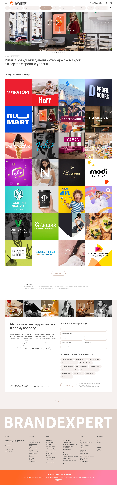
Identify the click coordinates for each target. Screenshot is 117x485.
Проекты (31, 437)
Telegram (99, 449)
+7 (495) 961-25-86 (96, 3)
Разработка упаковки (50, 460)
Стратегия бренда (50, 442)
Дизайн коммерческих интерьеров (68, 447)
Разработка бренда (50, 448)
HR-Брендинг (49, 453)
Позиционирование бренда (86, 442)
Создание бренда (84, 440)
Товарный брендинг (17, 8)
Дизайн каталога (83, 459)
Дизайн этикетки (33, 455)
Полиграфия (31, 458)
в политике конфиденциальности (84, 477)
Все (7, 8)
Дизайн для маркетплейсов (69, 460)
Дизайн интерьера (33, 459)
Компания (100, 437)
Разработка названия (50, 446)
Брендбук (90, 8)
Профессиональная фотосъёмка (70, 456)
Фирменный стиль (80, 8)
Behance (99, 447)
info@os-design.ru (41, 386)
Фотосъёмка (31, 456)
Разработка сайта (67, 442)
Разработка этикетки (50, 462)
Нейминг (56, 8)
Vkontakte (99, 450)
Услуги (48, 437)
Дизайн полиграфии (67, 463)
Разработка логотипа (67, 8)
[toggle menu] (6, 3)
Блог (81, 437)
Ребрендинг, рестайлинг (102, 8)
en (107, 3)
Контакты (99, 444)
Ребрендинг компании (51, 451)
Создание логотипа (84, 445)
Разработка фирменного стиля (53, 459)
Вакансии (99, 442)
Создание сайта (32, 461)
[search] (111, 3)
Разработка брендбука (51, 449)
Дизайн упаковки (33, 453)
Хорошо (58, 480)
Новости (99, 440)
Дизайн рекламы (67, 452)
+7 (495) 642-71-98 (9, 451)
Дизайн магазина (67, 449)
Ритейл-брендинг (84, 461)
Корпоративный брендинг (31, 8)
